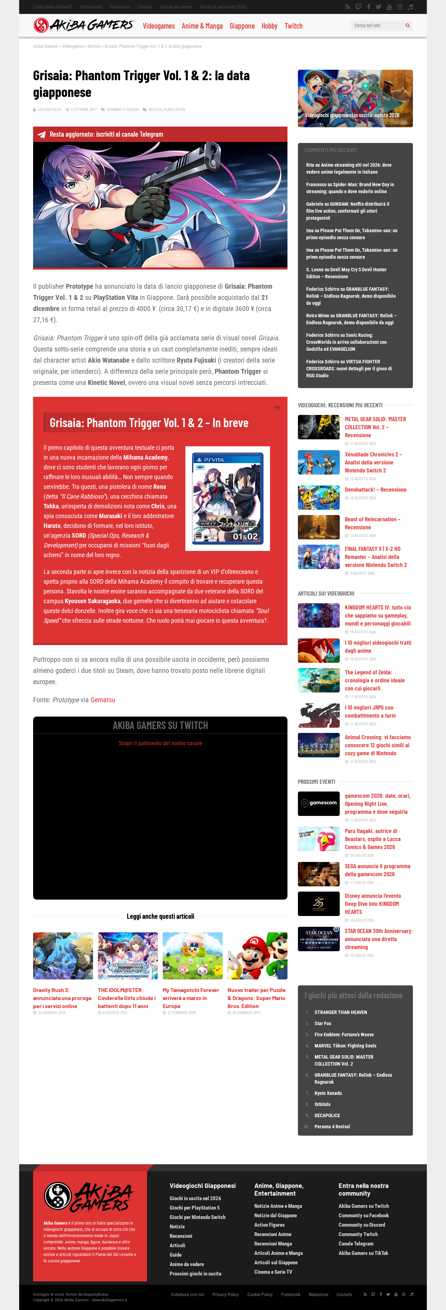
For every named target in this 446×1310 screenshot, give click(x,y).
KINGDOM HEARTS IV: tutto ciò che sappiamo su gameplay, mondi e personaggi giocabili (378, 615)
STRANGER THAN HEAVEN (341, 1012)
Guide (176, 1255)
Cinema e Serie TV (273, 1272)
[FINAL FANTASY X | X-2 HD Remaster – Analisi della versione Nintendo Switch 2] (319, 566)
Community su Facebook (364, 1215)
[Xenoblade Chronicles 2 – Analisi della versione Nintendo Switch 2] (319, 472)
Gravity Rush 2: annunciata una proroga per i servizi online (62, 997)
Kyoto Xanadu (328, 1093)
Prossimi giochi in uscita (195, 1274)
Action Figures (269, 1225)
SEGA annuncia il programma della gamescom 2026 (377, 870)
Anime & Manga (202, 25)
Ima (310, 230)
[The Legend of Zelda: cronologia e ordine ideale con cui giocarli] (319, 690)
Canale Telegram (356, 1244)
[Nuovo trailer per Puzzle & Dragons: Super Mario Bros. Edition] (257, 977)
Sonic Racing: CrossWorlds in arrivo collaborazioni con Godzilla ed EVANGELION (346, 342)
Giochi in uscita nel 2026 (223, 7)
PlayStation (174, 109)
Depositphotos (95, 1294)
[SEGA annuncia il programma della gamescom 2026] (319, 884)
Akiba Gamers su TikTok (363, 1253)
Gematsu (103, 700)
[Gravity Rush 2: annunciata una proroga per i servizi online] (63, 977)
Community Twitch (358, 1234)
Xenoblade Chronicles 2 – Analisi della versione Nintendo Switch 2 (373, 462)
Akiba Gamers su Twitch (364, 1206)
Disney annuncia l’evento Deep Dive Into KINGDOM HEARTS (373, 903)
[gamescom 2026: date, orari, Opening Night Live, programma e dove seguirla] (319, 813)
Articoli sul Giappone (276, 1262)
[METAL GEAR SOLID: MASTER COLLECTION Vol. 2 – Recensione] (319, 437)
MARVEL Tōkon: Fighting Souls (346, 1045)
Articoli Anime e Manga (278, 1253)
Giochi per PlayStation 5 (195, 1208)
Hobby (270, 25)
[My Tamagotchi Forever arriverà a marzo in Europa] (193, 977)
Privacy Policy (226, 1294)
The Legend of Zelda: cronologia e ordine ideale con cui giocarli (375, 680)
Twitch (294, 25)
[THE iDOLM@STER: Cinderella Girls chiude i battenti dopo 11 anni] (128, 977)
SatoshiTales (49, 109)
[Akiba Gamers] (84, 31)
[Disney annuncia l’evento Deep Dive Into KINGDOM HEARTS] (319, 913)
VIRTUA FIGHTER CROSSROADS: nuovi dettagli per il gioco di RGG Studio (349, 368)
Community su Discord (362, 1225)
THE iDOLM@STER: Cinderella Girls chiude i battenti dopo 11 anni (127, 997)
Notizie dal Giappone (275, 1215)
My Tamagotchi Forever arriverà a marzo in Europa (191, 997)
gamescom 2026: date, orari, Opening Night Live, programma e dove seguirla (378, 803)
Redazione (120, 7)
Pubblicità (290, 1294)
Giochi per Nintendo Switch (197, 1217)
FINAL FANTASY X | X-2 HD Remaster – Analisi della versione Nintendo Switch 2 (376, 556)
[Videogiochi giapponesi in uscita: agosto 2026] (355, 125)
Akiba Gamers (45, 46)
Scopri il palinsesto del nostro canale (160, 743)
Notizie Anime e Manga (278, 1206)
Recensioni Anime (272, 1234)
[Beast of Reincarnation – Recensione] (319, 537)
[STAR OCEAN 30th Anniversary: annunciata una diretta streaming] (319, 949)
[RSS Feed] (347, 7)
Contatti (145, 7)
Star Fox (323, 1023)
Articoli (177, 1245)
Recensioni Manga (273, 1244)
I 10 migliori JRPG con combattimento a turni (370, 711)
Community (91, 7)
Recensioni (181, 1236)
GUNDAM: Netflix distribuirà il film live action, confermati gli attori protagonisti (348, 211)
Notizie (94, 46)
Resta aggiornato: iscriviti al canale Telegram (106, 134)
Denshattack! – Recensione (376, 489)
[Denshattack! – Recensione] (319, 507)
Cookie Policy (260, 1294)
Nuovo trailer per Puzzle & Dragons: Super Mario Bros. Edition (257, 997)
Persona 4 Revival (332, 1126)
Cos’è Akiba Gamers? (52, 7)
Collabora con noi (187, 1294)
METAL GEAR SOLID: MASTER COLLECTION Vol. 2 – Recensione (375, 427)
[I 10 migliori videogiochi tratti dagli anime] (319, 660)
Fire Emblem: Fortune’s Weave (344, 1034)
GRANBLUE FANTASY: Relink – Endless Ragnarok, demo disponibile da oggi (351, 296)
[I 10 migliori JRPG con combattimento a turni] (319, 725)
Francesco (316, 184)
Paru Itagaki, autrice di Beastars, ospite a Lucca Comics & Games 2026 (373, 838)
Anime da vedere (176, 7)
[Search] (407, 25)
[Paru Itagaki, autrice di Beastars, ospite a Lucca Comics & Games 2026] (319, 849)
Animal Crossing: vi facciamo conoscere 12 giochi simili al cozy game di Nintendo (378, 745)
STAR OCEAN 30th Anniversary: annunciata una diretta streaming (379, 939)
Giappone (242, 25)
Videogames (159, 25)
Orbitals (322, 1104)
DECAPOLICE (327, 1115)
